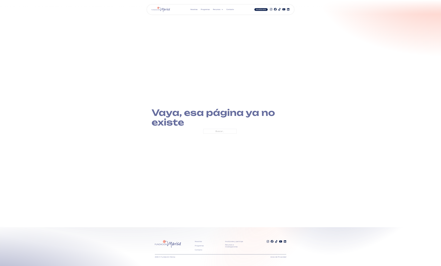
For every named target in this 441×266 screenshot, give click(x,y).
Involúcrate (261, 9)
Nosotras (194, 9)
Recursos (216, 9)
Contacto (230, 9)
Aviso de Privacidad (278, 257)
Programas (205, 9)
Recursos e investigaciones (231, 246)
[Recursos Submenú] (222, 9)
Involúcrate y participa (234, 241)
